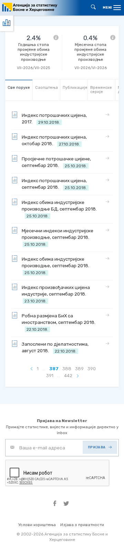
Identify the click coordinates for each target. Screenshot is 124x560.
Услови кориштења (37, 524)
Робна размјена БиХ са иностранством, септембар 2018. (58, 322)
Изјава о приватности (82, 524)
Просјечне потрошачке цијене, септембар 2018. (56, 162)
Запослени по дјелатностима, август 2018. (55, 348)
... (43, 368)
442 (68, 375)
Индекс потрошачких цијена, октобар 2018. (54, 140)
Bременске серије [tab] (101, 89)
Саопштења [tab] (46, 87)
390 (91, 368)
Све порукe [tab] (19, 87)
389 (79, 368)
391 (49, 375)
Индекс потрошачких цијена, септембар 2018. (54, 184)
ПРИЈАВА (97, 447)
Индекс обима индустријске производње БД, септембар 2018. (59, 209)
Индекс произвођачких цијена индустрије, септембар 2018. (56, 294)
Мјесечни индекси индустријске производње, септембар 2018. (57, 237)
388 (66, 368)
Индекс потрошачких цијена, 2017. (54, 119)
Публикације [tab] (75, 87)
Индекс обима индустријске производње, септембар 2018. (56, 265)
